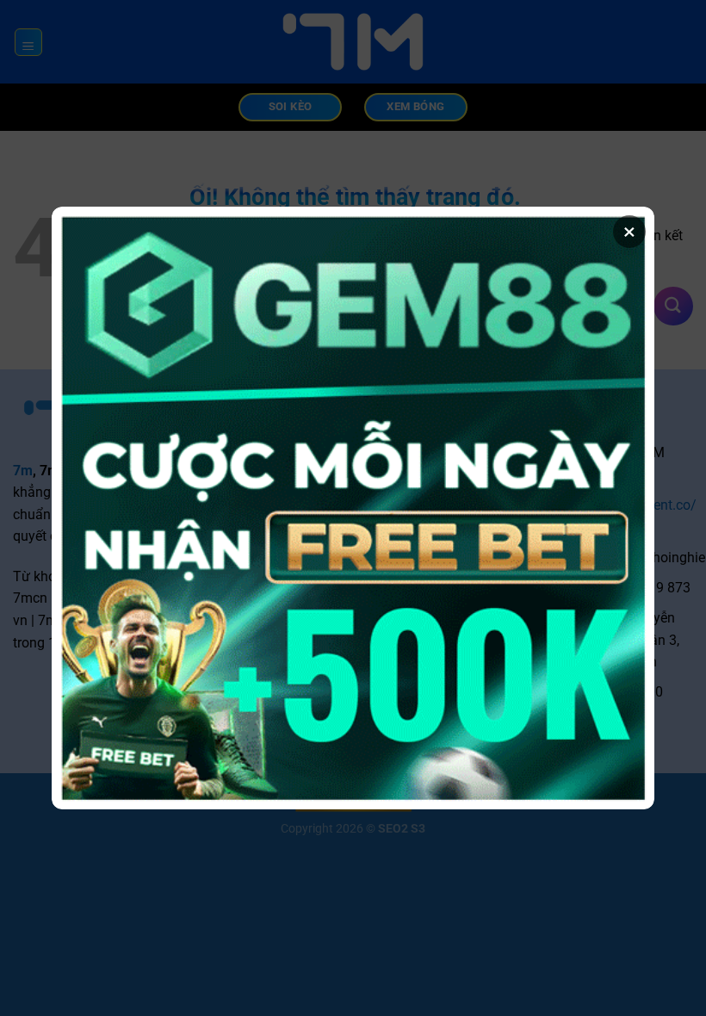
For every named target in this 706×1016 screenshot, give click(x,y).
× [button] (629, 232)
